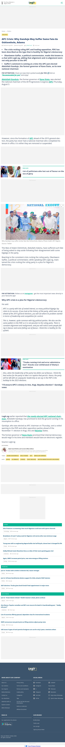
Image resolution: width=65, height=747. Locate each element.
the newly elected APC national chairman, (31, 417)
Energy (5, 561)
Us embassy (15, 459)
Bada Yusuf (29, 45)
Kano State (45, 79)
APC (51, 82)
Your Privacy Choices (34, 746)
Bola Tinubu (24, 455)
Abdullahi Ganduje (10, 79)
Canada (23, 459)
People (5, 546)
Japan (8, 459)
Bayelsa (38, 430)
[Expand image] (62, 205)
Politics (9, 31)
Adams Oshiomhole (12, 455)
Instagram (29, 293)
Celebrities (6, 553)
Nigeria (5, 538)
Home (3, 31)
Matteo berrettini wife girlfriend (48, 459)
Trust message (31, 459)
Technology (6, 531)
